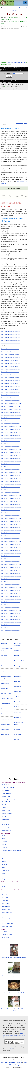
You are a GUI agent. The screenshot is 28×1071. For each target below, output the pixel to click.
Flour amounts (6, 790)
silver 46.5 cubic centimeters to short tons (11, 610)
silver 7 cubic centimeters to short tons (10, 383)
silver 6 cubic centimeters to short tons (10, 377)
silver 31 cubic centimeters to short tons (10, 521)
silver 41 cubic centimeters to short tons (10, 579)
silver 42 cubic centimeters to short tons (10, 584)
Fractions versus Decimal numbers (11, 850)
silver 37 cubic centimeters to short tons (10, 556)
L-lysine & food (18, 712)
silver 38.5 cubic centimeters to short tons (11, 564)
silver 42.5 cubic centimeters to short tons (11, 587)
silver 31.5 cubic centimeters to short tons (11, 524)
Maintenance (17, 686)
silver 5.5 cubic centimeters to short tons (10, 374)
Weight (4, 879)
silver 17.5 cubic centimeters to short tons (11, 443)
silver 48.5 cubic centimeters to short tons (11, 622)
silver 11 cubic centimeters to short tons (10, 406)
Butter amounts (6, 784)
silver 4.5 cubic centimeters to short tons (10, 369)
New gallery (4, 660)
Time (3, 873)
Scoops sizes (5, 822)
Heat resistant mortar (6, 693)
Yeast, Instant (6, 920)
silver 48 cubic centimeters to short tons (10, 619)
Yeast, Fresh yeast (7, 918)
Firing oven (17, 681)
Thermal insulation (5, 703)
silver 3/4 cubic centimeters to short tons (10, 343)
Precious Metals (6, 884)
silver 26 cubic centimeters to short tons (10, 492)
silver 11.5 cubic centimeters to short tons (11, 409)
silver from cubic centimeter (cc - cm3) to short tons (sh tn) (14, 1035)
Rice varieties (6, 903)
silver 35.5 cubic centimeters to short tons (11, 547)
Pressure (4, 864)
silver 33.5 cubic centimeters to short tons (11, 535)
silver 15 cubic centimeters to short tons (10, 429)
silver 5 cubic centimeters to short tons (10, 372)
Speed (3, 867)
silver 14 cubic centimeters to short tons (10, 423)
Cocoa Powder (6, 895)
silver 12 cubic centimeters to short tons (10, 412)
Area (3, 838)
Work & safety (17, 691)
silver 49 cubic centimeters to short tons (10, 625)
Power (4, 861)
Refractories (5, 937)
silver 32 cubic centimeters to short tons (10, 527)
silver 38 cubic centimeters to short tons (10, 561)
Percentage (5, 858)
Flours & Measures (7, 897)
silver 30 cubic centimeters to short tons (10, 515)
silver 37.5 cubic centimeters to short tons (11, 558)
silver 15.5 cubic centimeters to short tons (11, 432)
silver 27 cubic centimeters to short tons (10, 498)
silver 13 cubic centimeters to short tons (10, 418)
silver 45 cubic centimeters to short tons (10, 602)
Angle (3, 835)
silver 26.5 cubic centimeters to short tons (11, 495)
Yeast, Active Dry (7, 912)
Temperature (5, 819)
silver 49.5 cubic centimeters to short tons (11, 627)
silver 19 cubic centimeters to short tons (10, 452)
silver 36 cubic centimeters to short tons (10, 550)
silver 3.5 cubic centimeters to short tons (10, 363)
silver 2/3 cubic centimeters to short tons (10, 340)
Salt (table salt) (6, 906)
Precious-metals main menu (12, 7)
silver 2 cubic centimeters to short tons (10, 354)
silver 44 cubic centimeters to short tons (10, 596)
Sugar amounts (6, 810)
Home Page (4, 643)
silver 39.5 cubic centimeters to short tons (11, 570)
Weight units (5, 830)
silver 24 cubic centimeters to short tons (10, 481)
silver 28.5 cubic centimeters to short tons (11, 507)
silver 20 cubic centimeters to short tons (10, 458)
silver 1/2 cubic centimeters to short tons (10, 337)
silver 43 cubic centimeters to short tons (10, 590)
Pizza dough (17, 666)
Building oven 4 (18, 717)
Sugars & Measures (7, 909)
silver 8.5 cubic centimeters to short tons (10, 392)
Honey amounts (6, 793)
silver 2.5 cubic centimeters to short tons (10, 357)
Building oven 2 (5, 734)
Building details (5, 683)
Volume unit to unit (7, 923)
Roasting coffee (18, 676)
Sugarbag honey (6, 796)
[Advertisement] (14, 45)
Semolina (4, 807)
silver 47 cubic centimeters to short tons (10, 613)
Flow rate (4, 847)
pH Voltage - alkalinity (8, 799)
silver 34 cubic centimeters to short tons (10, 538)
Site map (16, 739)
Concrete (4, 931)
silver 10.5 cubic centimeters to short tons (11, 403)
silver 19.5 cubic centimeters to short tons (11, 455)
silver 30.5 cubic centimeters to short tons (11, 518)
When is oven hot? (18, 660)
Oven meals (4, 666)
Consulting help (18, 734)
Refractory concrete (5, 688)
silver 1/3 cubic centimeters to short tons (10, 334)
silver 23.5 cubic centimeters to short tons (11, 478)
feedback (11, 1048)
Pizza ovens (4, 655)
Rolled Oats (5, 804)
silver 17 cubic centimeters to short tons (10, 441)
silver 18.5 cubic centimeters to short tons (11, 449)
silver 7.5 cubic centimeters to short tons (10, 386)
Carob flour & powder (8, 787)
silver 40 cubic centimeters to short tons (10, 573)
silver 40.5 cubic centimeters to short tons (11, 576)
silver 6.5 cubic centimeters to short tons (10, 380)
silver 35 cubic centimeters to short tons (10, 544)
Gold (3, 887)
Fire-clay (3, 714)
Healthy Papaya (18, 707)
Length (4, 853)
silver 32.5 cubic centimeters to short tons (11, 530)
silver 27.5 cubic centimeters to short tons (11, 501)
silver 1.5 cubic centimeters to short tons (10, 351)
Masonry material (7, 934)
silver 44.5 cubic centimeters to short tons (11, 599)
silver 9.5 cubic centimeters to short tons (10, 397)
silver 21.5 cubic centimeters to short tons (11, 466)
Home (7, 3)
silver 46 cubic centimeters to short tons (10, 607)
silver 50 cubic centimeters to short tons (10, 630)
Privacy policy (4, 1062)
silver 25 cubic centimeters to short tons (10, 487)
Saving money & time (6, 719)
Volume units (5, 827)
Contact (25, 1062)
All (11, 827)
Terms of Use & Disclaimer (15, 1062)
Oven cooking (17, 671)
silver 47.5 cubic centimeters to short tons (11, 616)
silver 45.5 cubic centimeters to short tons (11, 604)
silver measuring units (21, 123)
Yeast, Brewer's (6, 915)
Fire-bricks (3, 708)
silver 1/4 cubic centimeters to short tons (10, 331)
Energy (4, 844)
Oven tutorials (17, 650)
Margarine (5, 900)
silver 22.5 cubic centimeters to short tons (11, 472)
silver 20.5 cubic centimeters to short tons (11, 461)
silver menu (21, 7)
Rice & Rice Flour (7, 802)
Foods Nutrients (6, 825)
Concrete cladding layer (7, 698)
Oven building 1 (5, 729)
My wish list (17, 729)
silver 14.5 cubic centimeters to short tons (11, 426)
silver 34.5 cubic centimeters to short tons (11, 541)
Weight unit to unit (7, 926)
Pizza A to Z (17, 655)
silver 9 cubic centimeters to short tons (10, 395)
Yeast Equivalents (7, 813)
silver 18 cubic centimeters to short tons (10, 446)
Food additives (18, 701)
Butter (3, 892)
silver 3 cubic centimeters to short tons (10, 360)
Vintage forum (4, 671)
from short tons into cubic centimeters (17, 62)
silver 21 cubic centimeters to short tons (10, 464)
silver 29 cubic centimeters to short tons (10, 510)
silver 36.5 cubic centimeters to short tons (11, 553)
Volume (4, 876)
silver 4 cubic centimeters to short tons (10, 366)
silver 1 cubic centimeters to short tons (10, 349)
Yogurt (4, 816)
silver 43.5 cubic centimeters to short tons (11, 593)
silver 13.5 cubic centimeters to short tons (11, 420)
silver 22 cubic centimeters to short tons (10, 469)
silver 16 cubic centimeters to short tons (10, 435)
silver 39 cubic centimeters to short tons (10, 567)
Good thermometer (5, 724)
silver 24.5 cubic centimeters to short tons (11, 484)
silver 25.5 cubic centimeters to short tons (11, 489)
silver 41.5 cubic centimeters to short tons (11, 581)
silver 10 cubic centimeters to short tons (10, 400)
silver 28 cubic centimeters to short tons (10, 504)
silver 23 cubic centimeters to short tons (10, 475)
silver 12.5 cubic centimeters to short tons (11, 415)
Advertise (11, 1065)
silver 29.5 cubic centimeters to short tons (11, 512)
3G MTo (16, 696)
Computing (5, 841)
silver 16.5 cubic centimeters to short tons (11, 438)
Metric (4, 856)
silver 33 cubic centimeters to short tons (10, 533)
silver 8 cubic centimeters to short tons (10, 389)
